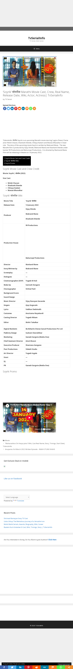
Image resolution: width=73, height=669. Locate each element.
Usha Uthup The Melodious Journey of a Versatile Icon (24, 521)
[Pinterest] (15, 108)
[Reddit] (19, 108)
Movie (7, 440)
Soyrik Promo (10, 163)
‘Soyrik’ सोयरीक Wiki (12, 161)
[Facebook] (4, 108)
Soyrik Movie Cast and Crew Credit (17, 158)
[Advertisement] (36, 13)
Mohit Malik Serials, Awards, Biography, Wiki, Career (23, 524)
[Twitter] (8, 108)
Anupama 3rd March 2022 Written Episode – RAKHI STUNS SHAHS (30, 449)
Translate (20, 501)
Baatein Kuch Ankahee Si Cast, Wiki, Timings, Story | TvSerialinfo (28, 527)
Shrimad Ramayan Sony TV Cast (16, 518)
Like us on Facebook (13, 478)
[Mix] (27, 108)
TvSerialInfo (36, 38)
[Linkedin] (12, 108)
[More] (34, 108)
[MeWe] (23, 108)
